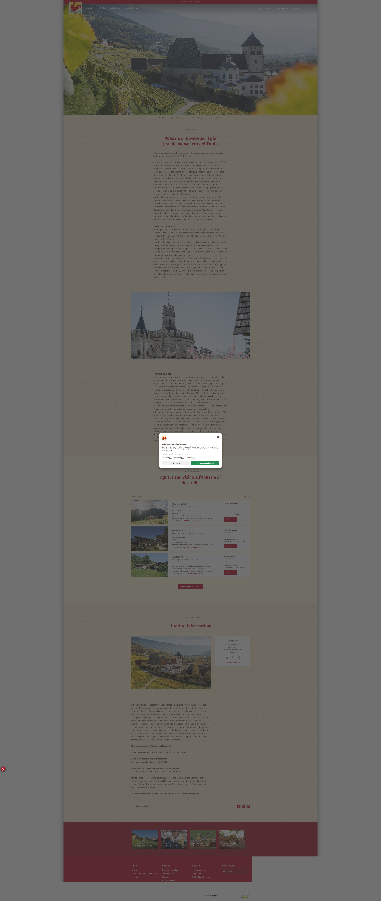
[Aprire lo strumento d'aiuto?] (3, 769)
